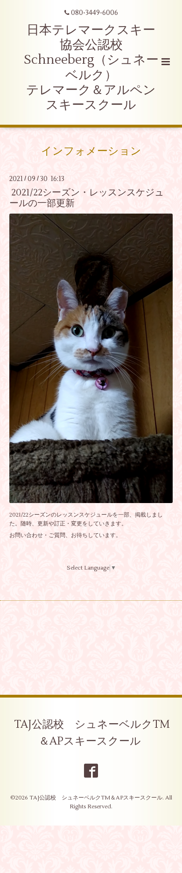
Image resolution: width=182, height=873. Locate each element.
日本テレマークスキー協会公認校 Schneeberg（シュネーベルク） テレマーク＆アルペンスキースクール (91, 68)
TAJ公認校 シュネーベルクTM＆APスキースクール (92, 733)
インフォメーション (91, 151)
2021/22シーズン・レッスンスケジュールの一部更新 (86, 198)
